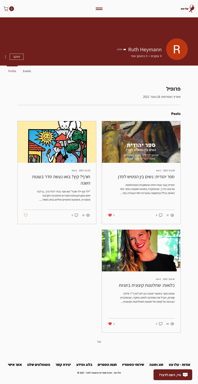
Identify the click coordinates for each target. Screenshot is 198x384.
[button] (9, 8)
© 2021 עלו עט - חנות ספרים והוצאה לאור (99, 372)
